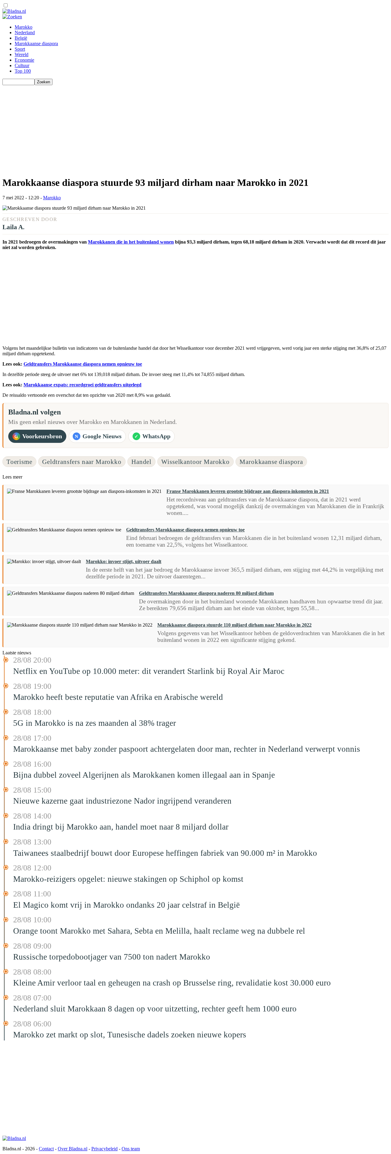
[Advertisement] (185, 128)
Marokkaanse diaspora (36, 43)
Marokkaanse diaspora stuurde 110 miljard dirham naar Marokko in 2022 (234, 625)
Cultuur (22, 65)
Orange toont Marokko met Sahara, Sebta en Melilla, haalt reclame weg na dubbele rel (159, 930)
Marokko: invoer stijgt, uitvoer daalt (123, 561)
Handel (141, 461)
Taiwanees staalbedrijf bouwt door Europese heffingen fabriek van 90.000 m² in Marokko (165, 853)
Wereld (21, 54)
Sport (20, 49)
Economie (24, 60)
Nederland (25, 32)
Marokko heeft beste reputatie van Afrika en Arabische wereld (118, 697)
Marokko (23, 27)
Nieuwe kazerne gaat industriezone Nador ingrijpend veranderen (122, 800)
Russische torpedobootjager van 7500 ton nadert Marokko (111, 956)
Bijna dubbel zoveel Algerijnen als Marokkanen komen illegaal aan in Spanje (144, 775)
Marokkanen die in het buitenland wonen (131, 241)
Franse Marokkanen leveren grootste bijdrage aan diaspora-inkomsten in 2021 (247, 491)
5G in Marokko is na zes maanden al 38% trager (94, 723)
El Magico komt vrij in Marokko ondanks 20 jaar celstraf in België (126, 905)
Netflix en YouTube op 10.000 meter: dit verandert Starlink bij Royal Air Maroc (148, 671)
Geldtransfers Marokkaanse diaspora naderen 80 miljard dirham (206, 593)
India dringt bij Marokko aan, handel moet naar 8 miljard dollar (120, 826)
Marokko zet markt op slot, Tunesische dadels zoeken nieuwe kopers (129, 1034)
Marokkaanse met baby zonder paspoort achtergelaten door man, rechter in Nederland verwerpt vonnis (186, 749)
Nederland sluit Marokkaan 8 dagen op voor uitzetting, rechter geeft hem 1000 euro (155, 1008)
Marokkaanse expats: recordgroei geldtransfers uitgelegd (82, 384)
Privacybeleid (104, 1148)
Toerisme (19, 461)
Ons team (131, 1148)
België (21, 38)
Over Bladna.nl (72, 1148)
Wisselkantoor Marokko (195, 461)
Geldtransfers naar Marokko (82, 461)
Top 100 (23, 71)
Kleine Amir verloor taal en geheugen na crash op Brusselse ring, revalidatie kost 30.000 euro (172, 982)
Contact (46, 1148)
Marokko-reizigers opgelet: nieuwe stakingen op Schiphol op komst (128, 879)
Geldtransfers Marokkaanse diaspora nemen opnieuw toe (83, 364)
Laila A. (13, 226)
